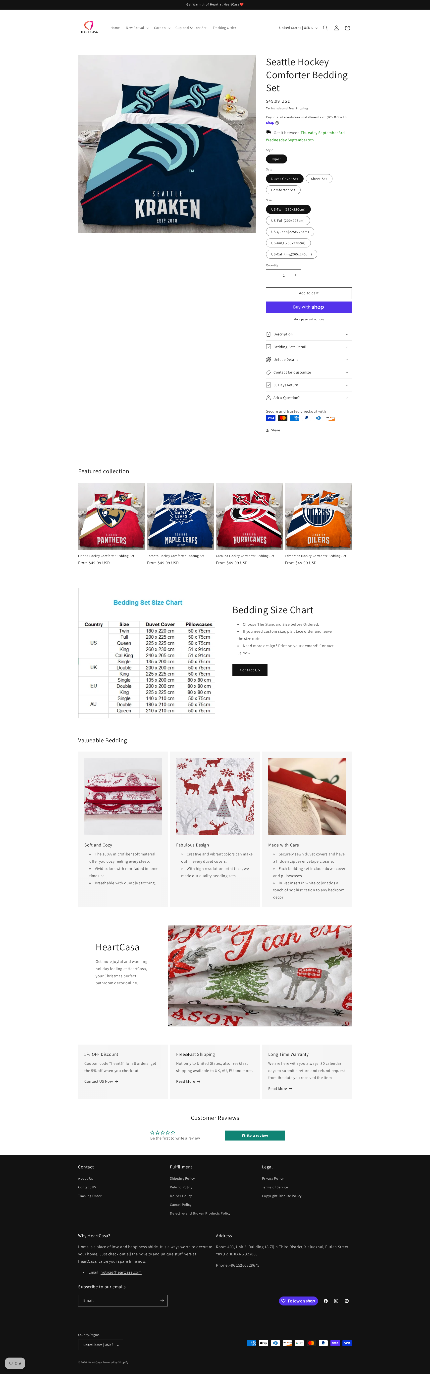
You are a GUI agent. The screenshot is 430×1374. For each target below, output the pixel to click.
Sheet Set (319, 178)
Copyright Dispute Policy (282, 1196)
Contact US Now (98, 1081)
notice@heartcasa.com (121, 1272)
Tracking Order (90, 1196)
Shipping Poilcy (182, 1178)
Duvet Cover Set (284, 178)
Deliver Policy (181, 1196)
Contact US (250, 670)
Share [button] (275, 430)
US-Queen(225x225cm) (290, 231)
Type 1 (276, 159)
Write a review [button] (255, 1135)
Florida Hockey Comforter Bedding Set (106, 556)
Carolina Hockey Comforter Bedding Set (245, 556)
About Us (85, 1178)
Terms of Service (275, 1187)
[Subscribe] (162, 1300)
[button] (137, 27)
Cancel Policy (180, 1204)
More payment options (309, 319)
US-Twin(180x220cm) (288, 209)
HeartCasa (95, 1362)
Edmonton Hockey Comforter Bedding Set (315, 556)
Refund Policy (181, 1187)
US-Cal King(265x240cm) (291, 254)
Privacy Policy (273, 1178)
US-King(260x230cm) (288, 243)
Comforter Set (283, 190)
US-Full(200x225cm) (288, 220)
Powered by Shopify (115, 1362)
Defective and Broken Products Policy (200, 1213)
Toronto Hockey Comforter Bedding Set (176, 556)
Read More (185, 1081)
